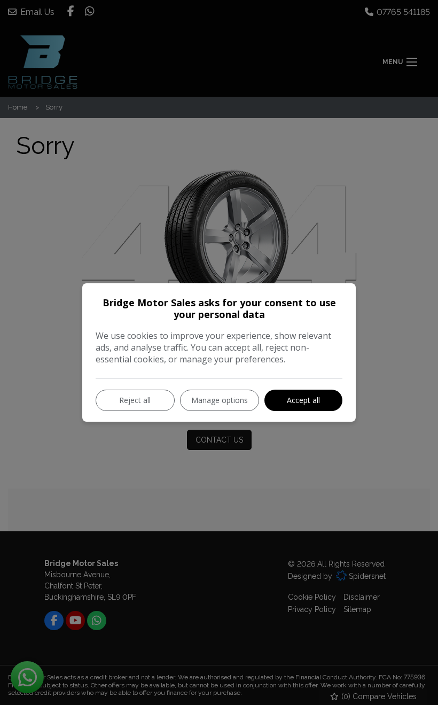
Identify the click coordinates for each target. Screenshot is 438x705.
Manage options (219, 400)
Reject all (135, 400)
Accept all (303, 400)
